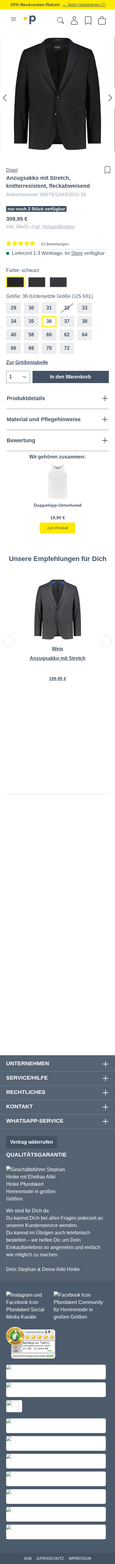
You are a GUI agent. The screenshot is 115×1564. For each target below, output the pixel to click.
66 (13, 348)
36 (49, 321)
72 (67, 348)
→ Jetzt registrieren (81, 4)
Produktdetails (26, 398)
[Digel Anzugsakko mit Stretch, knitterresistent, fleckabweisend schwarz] (57, 94)
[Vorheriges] (4, 98)
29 (13, 307)
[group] (57, 498)
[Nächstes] (110, 98)
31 (49, 307)
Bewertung (21, 440)
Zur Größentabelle (27, 362)
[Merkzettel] (88, 20)
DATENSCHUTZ (50, 1558)
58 (31, 334)
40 (13, 334)
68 (31, 348)
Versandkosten (58, 226)
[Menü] (13, 19)
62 (67, 334)
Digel (12, 170)
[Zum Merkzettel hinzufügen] (106, 170)
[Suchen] (60, 20)
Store (77, 253)
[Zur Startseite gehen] (29, 18)
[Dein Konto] (74, 20)
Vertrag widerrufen (31, 1142)
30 (31, 307)
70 (49, 348)
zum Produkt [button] (57, 528)
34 (13, 321)
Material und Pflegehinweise (44, 419)
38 (84, 321)
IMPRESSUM (80, 1558)
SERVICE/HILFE (27, 1078)
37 (67, 321)
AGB (28, 1558)
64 (84, 334)
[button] (57, 481)
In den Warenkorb (70, 376)
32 (69, 309)
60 (49, 334)
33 (84, 307)
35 (31, 321)
